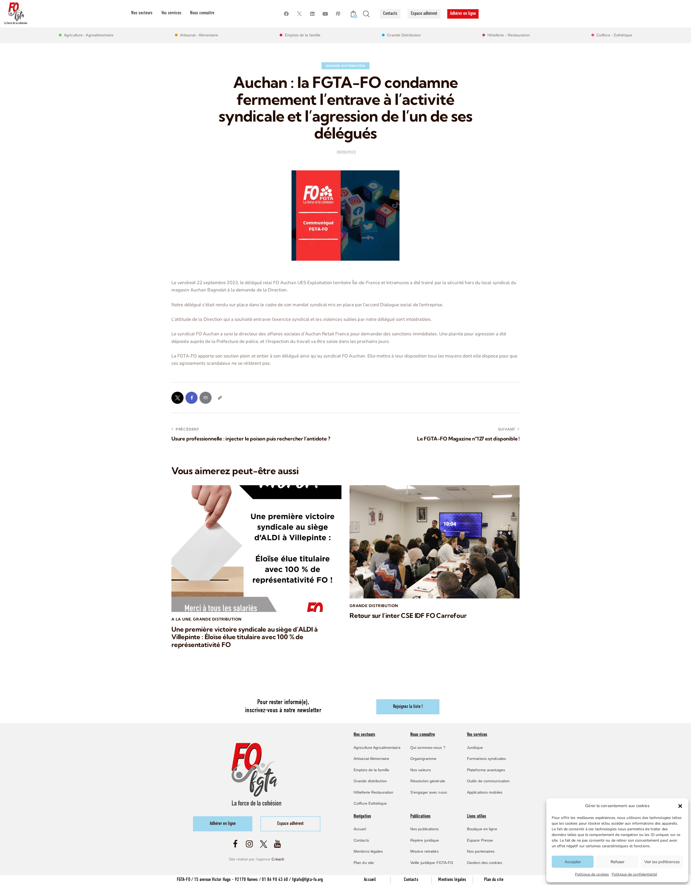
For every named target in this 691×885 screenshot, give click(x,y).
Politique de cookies (592, 874)
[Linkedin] (312, 14)
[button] (680, 806)
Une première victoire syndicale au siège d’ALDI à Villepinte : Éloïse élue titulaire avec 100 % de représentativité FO (244, 637)
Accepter (573, 862)
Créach (278, 859)
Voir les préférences (662, 862)
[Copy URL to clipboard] (220, 398)
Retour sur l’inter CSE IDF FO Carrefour (408, 615)
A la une (181, 619)
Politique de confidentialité (634, 874)
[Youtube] (325, 14)
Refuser (617, 862)
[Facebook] (286, 14)
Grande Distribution (345, 66)
